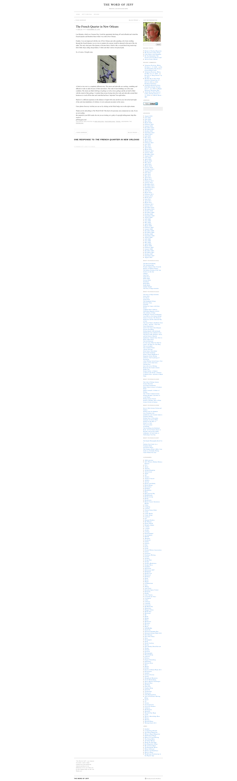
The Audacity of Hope (149, 313)
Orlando (147, 650)
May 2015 (148, 176)
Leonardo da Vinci (150, 596)
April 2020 (148, 159)
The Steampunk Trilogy (149, 301)
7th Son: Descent (147, 349)
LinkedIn (147, 603)
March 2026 (148, 123)
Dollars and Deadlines (151, 750)
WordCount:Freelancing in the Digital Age (153, 754)
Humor (147, 581)
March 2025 (148, 141)
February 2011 (149, 204)
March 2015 (148, 179)
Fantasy (147, 543)
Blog (146, 492)
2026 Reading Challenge (151, 82)
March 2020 (148, 161)
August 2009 (148, 217)
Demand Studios (150, 520)
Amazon (147, 468)
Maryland (148, 613)
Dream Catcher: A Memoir (150, 371)
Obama (147, 648)
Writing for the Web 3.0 (149, 421)
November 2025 (149, 129)
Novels (147, 645)
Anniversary (148, 472)
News (146, 638)
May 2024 (148, 146)
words (146, 714)
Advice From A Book (151, 59)
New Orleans (99, 121)
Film (146, 545)
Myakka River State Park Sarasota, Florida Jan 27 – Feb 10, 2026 (153, 80)
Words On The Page (151, 742)
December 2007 (149, 251)
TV (146, 701)
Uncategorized (149, 704)
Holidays (147, 576)
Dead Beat (146, 281)
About (146, 467)
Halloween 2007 (150, 570)
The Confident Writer (149, 347)
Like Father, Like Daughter (153, 54)
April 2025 (148, 139)
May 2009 (148, 222)
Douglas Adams (149, 525)
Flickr (146, 546)
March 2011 (148, 202)
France (147, 551)
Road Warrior (80, 20)
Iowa (146, 585)
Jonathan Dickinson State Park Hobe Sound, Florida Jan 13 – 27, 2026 (152, 86)
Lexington (148, 598)
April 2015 (148, 177)
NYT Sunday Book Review (153, 646)
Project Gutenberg (150, 660)
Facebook (148, 540)
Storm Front (146, 299)
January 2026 (149, 126)
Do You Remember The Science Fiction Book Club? (153, 56)
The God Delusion (148, 341)
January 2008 (149, 249)
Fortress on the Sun (148, 271)
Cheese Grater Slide (151, 510)
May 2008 (148, 242)
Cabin (146, 505)
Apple (146, 473)
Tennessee (148, 693)
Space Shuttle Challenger (152, 681)
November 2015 (149, 169)
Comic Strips (149, 515)
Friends (147, 556)
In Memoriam (149, 583)
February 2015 (149, 181)
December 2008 (149, 231)
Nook (146, 641)
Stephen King (149, 688)
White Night (146, 278)
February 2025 (149, 142)
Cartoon (147, 508)
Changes (145, 273)
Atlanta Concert (150, 478)
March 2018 (148, 166)
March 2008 (148, 246)
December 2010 (149, 207)
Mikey (147, 620)
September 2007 (150, 256)
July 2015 (148, 172)
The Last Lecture (147, 424)
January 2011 (149, 206)
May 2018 (148, 162)
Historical (148, 575)
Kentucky (148, 591)
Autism (147, 482)
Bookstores (148, 500)
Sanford (147, 673)
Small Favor (146, 276)
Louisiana (148, 605)
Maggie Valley (149, 610)
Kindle (147, 593)
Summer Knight (147, 286)
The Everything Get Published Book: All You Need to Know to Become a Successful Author (152, 429)
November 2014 (149, 186)
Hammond (148, 571)
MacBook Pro (149, 606)
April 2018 (148, 164)
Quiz (146, 665)
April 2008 (148, 244)
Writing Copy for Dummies (150, 411)
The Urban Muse (150, 739)
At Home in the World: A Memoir (152, 372)
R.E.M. (147, 668)
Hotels (147, 580)
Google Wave (149, 565)
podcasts (147, 656)
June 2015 (148, 174)
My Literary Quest (150, 745)
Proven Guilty (147, 280)
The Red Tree (146, 364)
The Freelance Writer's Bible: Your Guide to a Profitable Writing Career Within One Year (152, 450)
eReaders (147, 538)
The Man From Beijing (149, 263)
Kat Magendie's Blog (151, 744)
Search (147, 676)
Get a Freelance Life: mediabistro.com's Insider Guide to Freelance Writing (152, 414)
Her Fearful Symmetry (149, 352)
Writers (147, 718)
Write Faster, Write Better (150, 351)
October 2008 (149, 234)
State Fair (148, 686)
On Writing (146, 426)
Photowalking (110, 121)
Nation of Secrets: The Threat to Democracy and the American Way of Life (152, 319)
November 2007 (149, 252)
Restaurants (148, 671)
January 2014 (149, 196)
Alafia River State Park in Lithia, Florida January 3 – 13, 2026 (153, 93)
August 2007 (148, 257)
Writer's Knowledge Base (152, 716)
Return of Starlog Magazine (153, 51)
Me (146, 615)
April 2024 (148, 147)
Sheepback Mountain (151, 678)
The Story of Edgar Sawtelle (151, 288)
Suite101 (147, 689)
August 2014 (148, 189)
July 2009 (148, 219)
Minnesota (148, 621)
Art (146, 475)
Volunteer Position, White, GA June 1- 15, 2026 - (153, 66)
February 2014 (149, 194)
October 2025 (149, 131)
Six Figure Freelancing (149, 385)
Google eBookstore (150, 563)
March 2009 (148, 226)
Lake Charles (149, 595)
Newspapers (148, 640)
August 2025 (148, 134)
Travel (118, 121)
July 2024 (148, 144)
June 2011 (148, 199)
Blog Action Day (150, 493)
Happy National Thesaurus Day (153, 89)
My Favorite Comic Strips (153, 52)
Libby (146, 600)
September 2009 (150, 216)
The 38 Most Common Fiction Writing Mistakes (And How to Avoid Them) (151, 395)
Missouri (147, 623)
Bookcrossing (149, 497)
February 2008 (149, 247)
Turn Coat (146, 275)
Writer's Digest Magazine (152, 734)
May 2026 (148, 121)
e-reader (147, 528)
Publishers (148, 661)
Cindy (146, 512)
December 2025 (149, 127)
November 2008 (149, 232)
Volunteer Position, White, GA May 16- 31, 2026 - (153, 72)
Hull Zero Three (147, 303)
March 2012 (148, 197)
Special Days (149, 683)
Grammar (147, 566)
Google (147, 561)
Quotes (147, 666)
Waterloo (147, 711)
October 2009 (149, 214)
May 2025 (148, 137)
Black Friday (134, 20)
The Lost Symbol (147, 346)
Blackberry (148, 490)
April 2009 (148, 224)
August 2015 (148, 171)
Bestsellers (148, 487)
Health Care (148, 573)
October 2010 (149, 211)
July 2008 (148, 239)
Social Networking (150, 679)
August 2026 (148, 116)
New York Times (150, 636)
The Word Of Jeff (118, 4)
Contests (147, 517)
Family (147, 541)
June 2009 (148, 221)
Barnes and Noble (150, 483)
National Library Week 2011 (153, 633)
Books (147, 498)
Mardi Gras (148, 611)
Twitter (147, 703)
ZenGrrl (147, 729)
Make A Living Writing (152, 737)
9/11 (146, 465)
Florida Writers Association (153, 550)
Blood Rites (146, 283)
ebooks (147, 530)
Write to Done (149, 752)
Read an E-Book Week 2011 (153, 670)
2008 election (149, 460)
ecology (147, 532)
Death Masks (146, 285)
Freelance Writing (150, 555)
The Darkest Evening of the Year (152, 270)
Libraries (147, 601)
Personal (147, 651)
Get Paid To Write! (148, 447)
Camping (147, 507)
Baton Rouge (149, 485)
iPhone (147, 586)
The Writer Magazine (151, 732)
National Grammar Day (152, 631)
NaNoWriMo (148, 628)
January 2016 (149, 167)
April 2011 (148, 201)
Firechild (145, 304)
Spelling (147, 684)
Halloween (148, 568)
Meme (146, 616)
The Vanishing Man (148, 265)
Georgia (147, 558)
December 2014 (149, 184)
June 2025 (148, 136)
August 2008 (148, 237)
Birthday (147, 488)
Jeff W (79, 29)
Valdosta (147, 708)
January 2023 (149, 152)
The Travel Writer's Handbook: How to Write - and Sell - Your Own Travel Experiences (153, 324)
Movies (147, 625)
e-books (147, 527)
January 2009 (149, 229)
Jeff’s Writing (87, 14)
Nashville (148, 630)
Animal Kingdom (150, 470)
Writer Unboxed (149, 749)
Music (146, 626)
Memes (147, 618)
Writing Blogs (149, 721)
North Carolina (149, 643)
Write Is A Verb (147, 423)
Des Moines (148, 522)
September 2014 (150, 187)
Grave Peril (146, 296)
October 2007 (149, 254)
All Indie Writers (150, 740)
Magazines (148, 608)
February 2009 (149, 227)
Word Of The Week (150, 713)
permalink (79, 123)
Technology (148, 691)
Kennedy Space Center (151, 590)
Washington (148, 709)
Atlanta (147, 477)
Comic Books (149, 513)
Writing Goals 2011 (151, 723)
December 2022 (149, 154)
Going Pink (148, 560)
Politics (147, 658)
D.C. (146, 518)
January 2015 (149, 182)
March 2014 (148, 192)
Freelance (148, 553)
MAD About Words (150, 735)
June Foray (148, 588)
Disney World (149, 523)
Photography (148, 653)
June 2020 (148, 157)
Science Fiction (149, 675)
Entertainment (149, 533)
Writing (147, 719)
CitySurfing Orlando (151, 730)
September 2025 (150, 132)
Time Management (150, 694)
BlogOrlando (149, 495)
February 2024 (149, 151)
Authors (147, 480)
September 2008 (150, 236)
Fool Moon (146, 298)
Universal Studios (150, 706)
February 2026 (149, 124)
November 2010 (149, 209)
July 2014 (148, 191)
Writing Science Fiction (149, 398)
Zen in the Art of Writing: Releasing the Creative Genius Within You (151, 367)
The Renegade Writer (151, 747)
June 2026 (148, 119)
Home (78, 14)
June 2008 (148, 241)
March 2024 (148, 149)
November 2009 (149, 212)
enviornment (148, 535)
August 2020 (148, 156)
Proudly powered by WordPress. (154, 778)
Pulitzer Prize (149, 663)
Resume (96, 14)
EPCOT (147, 537)
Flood (146, 548)
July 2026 (148, 118)
